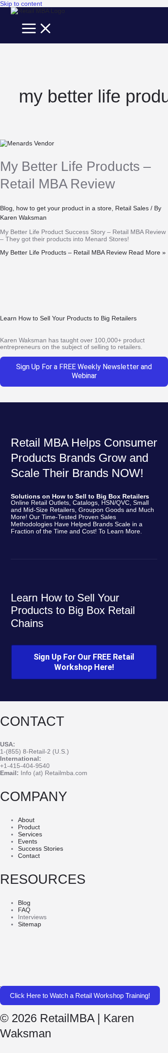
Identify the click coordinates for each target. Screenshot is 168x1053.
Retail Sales (132, 208)
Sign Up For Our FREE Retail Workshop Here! (84, 662)
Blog (6, 208)
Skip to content (21, 3)
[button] (80, 995)
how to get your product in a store (64, 208)
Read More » (83, 252)
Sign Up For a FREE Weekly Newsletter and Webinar (84, 371)
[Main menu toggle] (37, 28)
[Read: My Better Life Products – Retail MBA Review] (27, 143)
